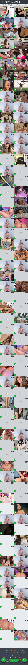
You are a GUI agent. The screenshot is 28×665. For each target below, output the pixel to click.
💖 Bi (10, 655)
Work (13, 663)
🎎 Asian (6, 650)
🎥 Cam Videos (7, 661)
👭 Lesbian (6, 655)
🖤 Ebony (11, 650)
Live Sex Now (14, 660)
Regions (10, 663)
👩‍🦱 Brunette (4, 654)
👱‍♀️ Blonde (23, 652)
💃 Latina (15, 650)
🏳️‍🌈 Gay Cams (21, 655)
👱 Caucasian (21, 650)
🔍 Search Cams (20, 661)
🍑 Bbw (15, 654)
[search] (24, 660)
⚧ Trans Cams (6, 657)
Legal (24, 663)
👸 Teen (18, 652)
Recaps (16, 663)
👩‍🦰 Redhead (10, 654)
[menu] (3, 660)
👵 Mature (13, 652)
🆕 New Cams (15, 655)
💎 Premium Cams (14, 657)
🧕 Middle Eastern (6, 652)
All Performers (20, 663)
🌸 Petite (20, 654)
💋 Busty (24, 654)
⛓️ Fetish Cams (22, 657)
